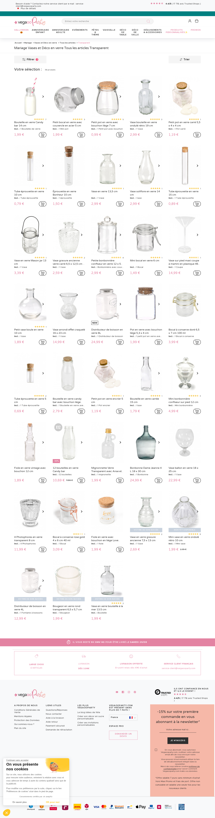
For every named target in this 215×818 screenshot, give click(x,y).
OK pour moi (52, 802)
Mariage (28, 43)
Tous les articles (67, 43)
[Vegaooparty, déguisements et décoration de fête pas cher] (30, 19)
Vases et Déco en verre (45, 43)
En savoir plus (20, 802)
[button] (6, 812)
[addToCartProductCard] (42, 135)
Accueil (18, 43)
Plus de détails (28, 9)
